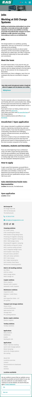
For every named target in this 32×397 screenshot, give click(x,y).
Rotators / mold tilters (10, 294)
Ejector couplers (8, 320)
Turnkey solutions (9, 326)
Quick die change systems (11, 351)
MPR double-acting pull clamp (13, 245)
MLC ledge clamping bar (11, 260)
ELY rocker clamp (9, 230)
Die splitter (7, 300)
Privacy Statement (10, 384)
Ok (4, 387)
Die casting (7, 353)
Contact (6, 362)
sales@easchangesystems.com (14, 220)
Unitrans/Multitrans (10, 308)
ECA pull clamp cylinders (11, 253)
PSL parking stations (10, 314)
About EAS (7, 358)
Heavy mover (8, 306)
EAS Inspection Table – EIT (11, 298)
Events (6, 337)
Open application (8, 194)
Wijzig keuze (7, 90)
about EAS (14, 110)
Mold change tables (9, 274)
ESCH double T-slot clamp (11, 251)
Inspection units (8, 292)
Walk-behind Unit (9, 310)
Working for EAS (8, 339)
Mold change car (9, 276)
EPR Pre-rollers (8, 272)
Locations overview (9, 360)
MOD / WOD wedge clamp (11, 241)
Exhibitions (7, 335)
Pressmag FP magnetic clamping (13, 239)
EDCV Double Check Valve (11, 262)
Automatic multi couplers (11, 286)
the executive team (23, 112)
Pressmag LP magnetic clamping (13, 236)
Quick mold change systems (12, 347)
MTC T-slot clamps (9, 258)
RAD (5, 296)
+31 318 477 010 (9, 216)
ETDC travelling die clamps (12, 232)
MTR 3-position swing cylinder (12, 247)
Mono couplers (8, 282)
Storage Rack (7, 312)
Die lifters (7, 270)
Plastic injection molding (11, 344)
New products (8, 332)
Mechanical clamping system (12, 264)
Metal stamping (8, 349)
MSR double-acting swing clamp (13, 234)
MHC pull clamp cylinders (11, 256)
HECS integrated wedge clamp (13, 249)
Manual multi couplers (10, 284)
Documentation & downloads (12, 364)
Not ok (5, 392)
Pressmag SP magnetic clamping (13, 243)
